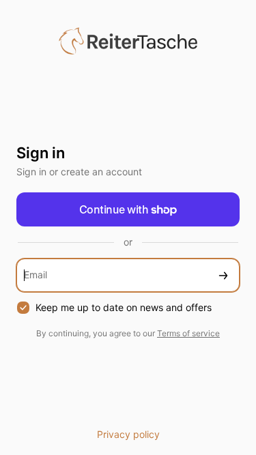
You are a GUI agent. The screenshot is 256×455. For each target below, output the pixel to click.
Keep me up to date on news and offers (123, 307)
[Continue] (223, 275)
